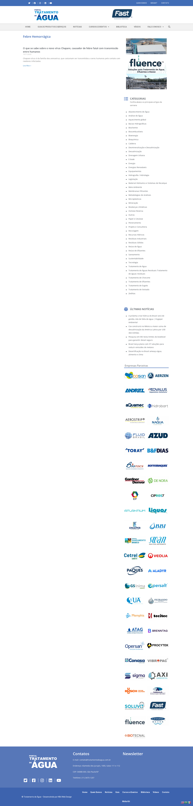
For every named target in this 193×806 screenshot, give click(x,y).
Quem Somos (141, 3)
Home (27, 27)
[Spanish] (189, 802)
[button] (73, 15)
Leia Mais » (27, 66)
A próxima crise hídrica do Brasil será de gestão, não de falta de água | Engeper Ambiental (146, 319)
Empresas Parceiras (136, 365)
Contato (165, 3)
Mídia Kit (126, 801)
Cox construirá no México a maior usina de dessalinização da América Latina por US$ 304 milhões (147, 329)
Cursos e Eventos (98, 27)
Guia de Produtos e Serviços (52, 27)
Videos (156, 792)
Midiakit (154, 3)
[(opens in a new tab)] (121, 14)
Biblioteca (121, 27)
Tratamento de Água (32, 797)
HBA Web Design (65, 797)
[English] (182, 802)
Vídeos (137, 27)
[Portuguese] (186, 802)
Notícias (77, 27)
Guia (117, 792)
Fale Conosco (154, 27)
